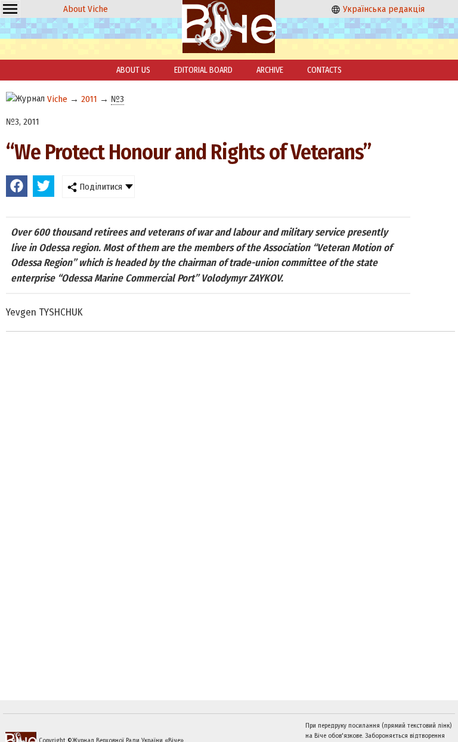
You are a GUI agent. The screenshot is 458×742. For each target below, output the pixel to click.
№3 (117, 99)
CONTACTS (324, 70)
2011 (89, 99)
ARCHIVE (269, 70)
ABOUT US (133, 70)
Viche (57, 99)
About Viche (85, 9)
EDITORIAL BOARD (203, 70)
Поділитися (99, 186)
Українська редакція (383, 9)
